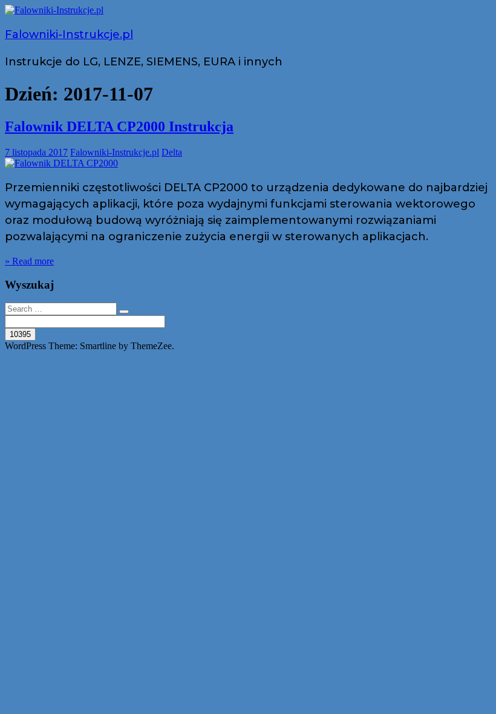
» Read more (29, 261)
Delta (172, 152)
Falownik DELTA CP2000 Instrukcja (119, 126)
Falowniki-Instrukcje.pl (69, 34)
